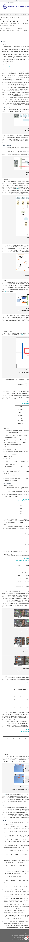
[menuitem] (5, 11)
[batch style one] (26, 938)
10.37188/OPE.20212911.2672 (9, 28)
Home (4, 11)
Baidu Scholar (10, 824)
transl (11, 61)
